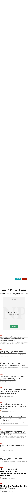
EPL (1, 483)
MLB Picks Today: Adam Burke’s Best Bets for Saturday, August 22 (13, 352)
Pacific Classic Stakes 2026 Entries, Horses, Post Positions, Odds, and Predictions (13, 418)
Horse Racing (3, 414)
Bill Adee (4, 396)
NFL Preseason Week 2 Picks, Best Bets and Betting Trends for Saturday (14, 391)
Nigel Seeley (4, 491)
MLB (1, 349)
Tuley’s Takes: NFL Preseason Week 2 (13, 446)
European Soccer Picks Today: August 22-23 (11, 459)
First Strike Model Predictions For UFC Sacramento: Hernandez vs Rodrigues (13, 472)
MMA (1, 429)
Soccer (2, 456)
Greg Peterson (5, 411)
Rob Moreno (4, 478)
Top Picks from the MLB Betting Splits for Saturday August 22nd (12, 364)
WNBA (1, 374)
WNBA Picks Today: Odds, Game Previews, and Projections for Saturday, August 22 (12, 378)
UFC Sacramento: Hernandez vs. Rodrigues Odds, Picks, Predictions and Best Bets (13, 432)
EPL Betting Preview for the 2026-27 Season (13, 487)
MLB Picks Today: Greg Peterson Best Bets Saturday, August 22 (14, 406)
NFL (1, 387)
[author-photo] (1, 396)
